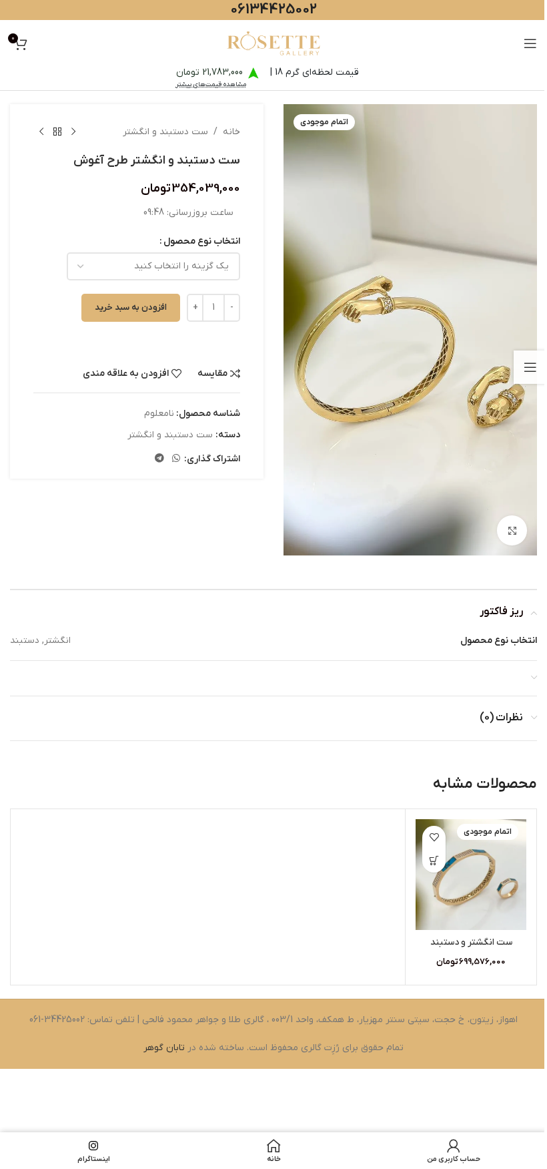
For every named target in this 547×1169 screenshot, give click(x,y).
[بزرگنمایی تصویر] (512, 530)
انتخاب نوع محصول (201, 241)
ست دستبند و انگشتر (165, 132)
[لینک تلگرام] (159, 459)
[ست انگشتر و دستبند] (471, 874)
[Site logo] (273, 43)
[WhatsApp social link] (176, 459)
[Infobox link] (220, 345)
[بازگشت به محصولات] (57, 132)
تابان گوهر (164, 1047)
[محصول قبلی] (73, 132)
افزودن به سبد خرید (131, 307)
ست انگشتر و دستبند (471, 942)
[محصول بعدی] (41, 132)
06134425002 (273, 9)
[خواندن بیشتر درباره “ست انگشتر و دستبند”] (434, 861)
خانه (231, 132)
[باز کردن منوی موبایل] (530, 43)
